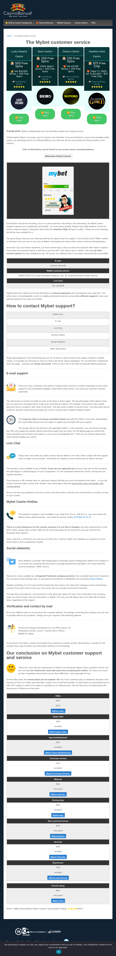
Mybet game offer (58, 732)
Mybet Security (58, 857)
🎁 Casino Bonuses (44, 23)
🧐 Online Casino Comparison (19, 23)
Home (9, 36)
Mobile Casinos (64, 23)
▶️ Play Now (19, 119)
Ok (58, 952)
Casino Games (81, 23)
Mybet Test (58, 901)
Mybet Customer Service (58, 773)
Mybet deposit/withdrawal (58, 752)
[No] (112, 948)
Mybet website (58, 794)
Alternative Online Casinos (58, 156)
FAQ (93, 23)
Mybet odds (58, 711)
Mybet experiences (58, 878)
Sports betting (96, 579)
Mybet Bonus (58, 836)
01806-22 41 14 (83, 517)
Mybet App (58, 815)
